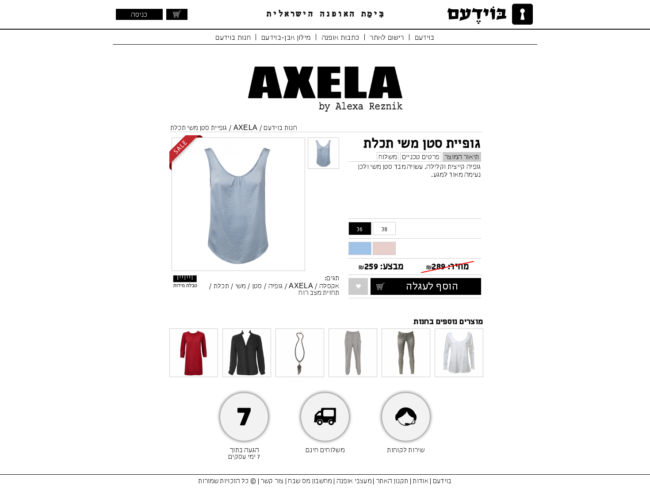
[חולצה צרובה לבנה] (459, 353)
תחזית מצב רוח (318, 293)
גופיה (275, 286)
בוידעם (425, 37)
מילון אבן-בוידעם (285, 37)
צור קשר (271, 481)
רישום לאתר (387, 37)
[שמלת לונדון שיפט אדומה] (193, 353)
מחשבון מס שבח (310, 481)
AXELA (245, 128)
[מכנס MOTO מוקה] (405, 353)
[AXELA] (325, 114)
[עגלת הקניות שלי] (176, 14)
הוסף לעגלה (440, 287)
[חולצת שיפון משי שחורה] (246, 353)
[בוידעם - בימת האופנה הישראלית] (488, 14)
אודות (420, 481)
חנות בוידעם (233, 37)
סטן (257, 286)
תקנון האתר (392, 481)
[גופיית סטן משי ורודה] (384, 248)
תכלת (221, 286)
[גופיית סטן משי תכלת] (359, 248)
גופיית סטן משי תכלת (198, 128)
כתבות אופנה (340, 37)
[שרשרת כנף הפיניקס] (299, 353)
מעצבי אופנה (354, 481)
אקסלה (329, 286)
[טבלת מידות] (186, 283)
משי (240, 286)
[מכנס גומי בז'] (352, 353)
